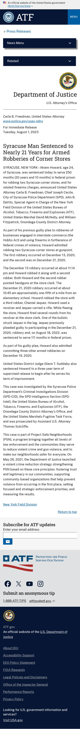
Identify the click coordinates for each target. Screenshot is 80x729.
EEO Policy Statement (19, 663)
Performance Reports (18, 692)
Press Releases (19, 31)
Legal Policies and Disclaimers (25, 677)
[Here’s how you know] (40, 4)
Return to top (67, 512)
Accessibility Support (18, 655)
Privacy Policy (13, 699)
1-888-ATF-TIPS (14, 601)
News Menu (15, 43)
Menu (74, 16)
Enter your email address (21, 529)
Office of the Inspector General (25, 684)
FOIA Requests (14, 670)
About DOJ (10, 648)
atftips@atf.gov (40, 601)
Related (13, 61)
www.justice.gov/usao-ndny (23, 121)
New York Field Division (20, 504)
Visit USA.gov (13, 720)
